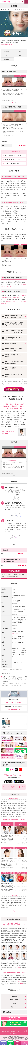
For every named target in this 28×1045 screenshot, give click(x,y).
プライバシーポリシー (21, 1029)
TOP (3, 1029)
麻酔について (15, 633)
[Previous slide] (2, 724)
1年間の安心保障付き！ (7, 44)
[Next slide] (27, 89)
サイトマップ (23, 1031)
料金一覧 (7, 1029)
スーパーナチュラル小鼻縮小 (9, 460)
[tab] (12, 102)
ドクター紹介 (13, 1029)
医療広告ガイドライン (15, 1031)
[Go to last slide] (1, 89)
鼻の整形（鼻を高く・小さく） (8, 9)
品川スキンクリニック (14, 1033)
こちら (18, 967)
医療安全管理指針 (5, 1031)
